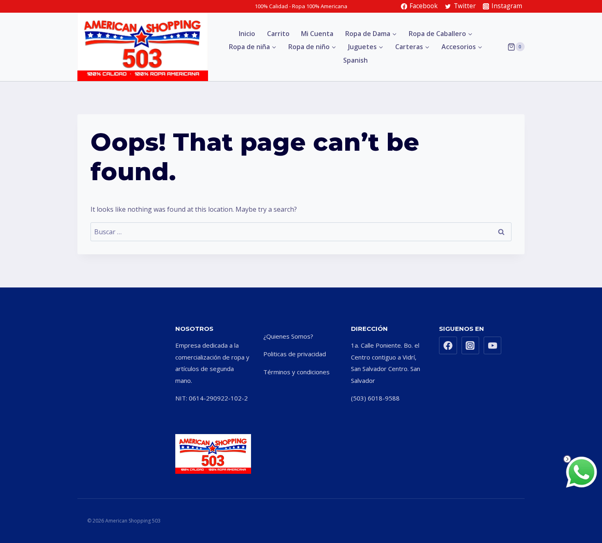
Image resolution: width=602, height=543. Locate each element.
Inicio (247, 33)
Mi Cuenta (317, 33)
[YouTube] (493, 346)
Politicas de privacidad (294, 354)
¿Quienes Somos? (288, 336)
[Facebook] (448, 346)
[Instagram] (471, 346)
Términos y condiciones (296, 372)
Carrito (278, 33)
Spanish (355, 60)
